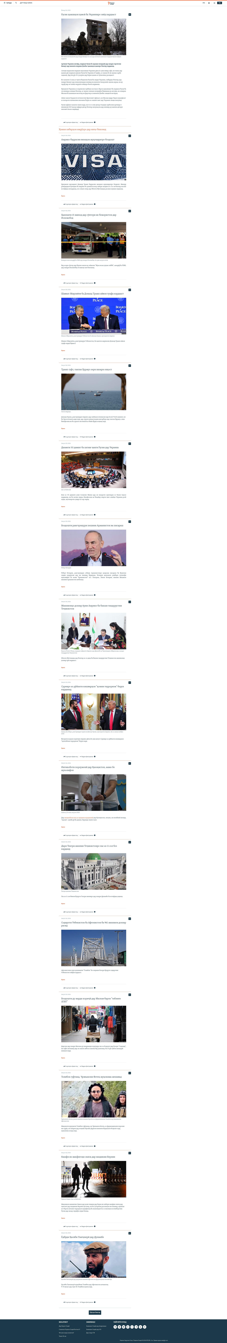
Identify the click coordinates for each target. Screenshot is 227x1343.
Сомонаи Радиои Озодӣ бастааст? (69, 1329)
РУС (204, 3)
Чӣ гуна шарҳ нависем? (66, 1333)
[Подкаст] (144, 1327)
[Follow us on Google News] (115, 1327)
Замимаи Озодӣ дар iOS (93, 1329)
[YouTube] (209, 3)
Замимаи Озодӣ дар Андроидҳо (96, 1326)
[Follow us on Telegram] (136, 1327)
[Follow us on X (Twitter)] (132, 1327)
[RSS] (140, 1327)
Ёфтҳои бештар (95, 1312)
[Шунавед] (214, 3)
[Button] (70, 122)
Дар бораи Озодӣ (64, 1326)
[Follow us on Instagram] (127, 1327)
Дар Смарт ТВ (90, 1333)
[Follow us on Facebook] (119, 1327)
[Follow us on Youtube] (123, 1327)
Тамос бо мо (62, 1336)
